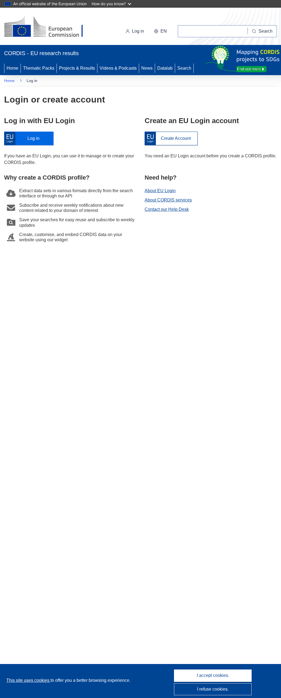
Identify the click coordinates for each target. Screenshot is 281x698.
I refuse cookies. (213, 689)
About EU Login (160, 190)
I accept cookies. (213, 675)
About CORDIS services (168, 200)
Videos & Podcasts (118, 68)
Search (184, 68)
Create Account (168, 138)
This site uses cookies (28, 680)
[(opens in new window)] (48, 27)
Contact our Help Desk (167, 209)
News (147, 68)
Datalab (165, 68)
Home (12, 68)
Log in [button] (138, 31)
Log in (25, 138)
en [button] (164, 31)
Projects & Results (77, 68)
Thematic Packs (38, 68)
